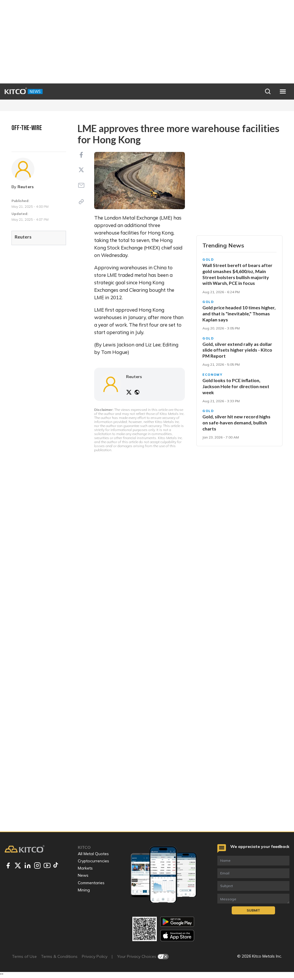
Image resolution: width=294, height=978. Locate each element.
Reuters (26, 186)
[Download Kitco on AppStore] (177, 935)
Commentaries (91, 882)
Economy (212, 375)
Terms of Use (24, 956)
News (83, 875)
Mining (84, 890)
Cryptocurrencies (93, 860)
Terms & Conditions (59, 956)
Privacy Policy (94, 956)
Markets (85, 868)
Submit (253, 910)
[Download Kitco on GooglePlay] (177, 922)
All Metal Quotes (93, 853)
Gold (208, 260)
